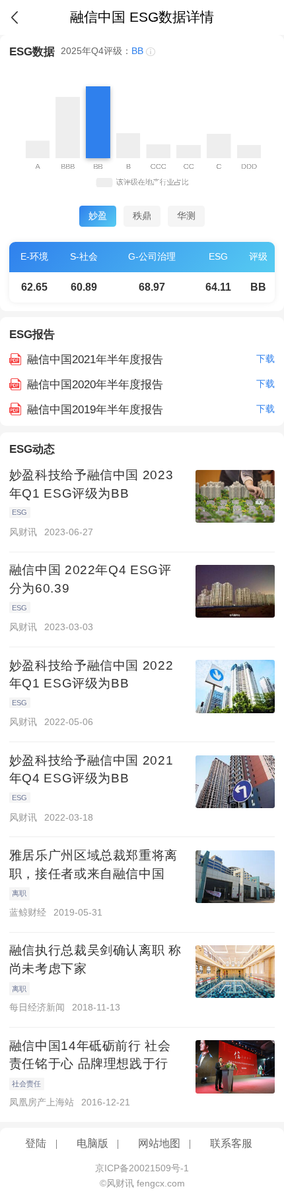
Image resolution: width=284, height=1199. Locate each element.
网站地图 (159, 1143)
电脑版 (92, 1143)
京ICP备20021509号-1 (142, 1168)
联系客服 (231, 1143)
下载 (265, 359)
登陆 (35, 1143)
